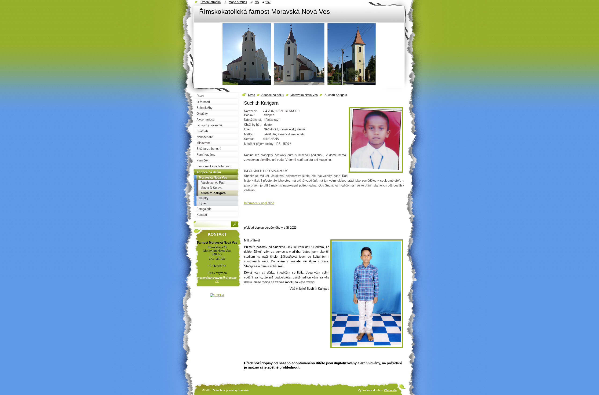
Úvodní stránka (211, 2)
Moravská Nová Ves (304, 95)
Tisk (268, 2)
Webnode (390, 390)
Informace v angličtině (259, 203)
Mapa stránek (238, 2)
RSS (257, 2)
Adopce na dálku (272, 95)
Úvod (251, 95)
